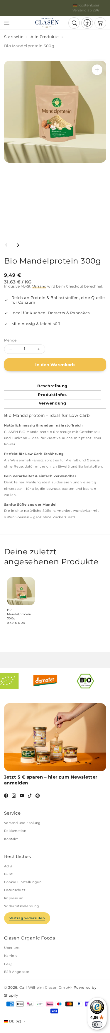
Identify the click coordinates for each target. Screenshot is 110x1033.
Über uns (12, 948)
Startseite (14, 37)
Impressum (14, 898)
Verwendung (52, 403)
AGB (8, 866)
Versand (39, 286)
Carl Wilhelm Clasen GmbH (45, 988)
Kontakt (11, 839)
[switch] (97, 1024)
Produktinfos (52, 394)
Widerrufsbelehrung (21, 906)
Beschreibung (52, 385)
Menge (10, 340)
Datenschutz (15, 890)
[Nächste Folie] (18, 245)
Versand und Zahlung (22, 823)
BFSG (9, 874)
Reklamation (15, 831)
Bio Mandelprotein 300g (29, 46)
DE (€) (15, 1021)
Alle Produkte (45, 37)
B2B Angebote (16, 972)
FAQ (8, 964)
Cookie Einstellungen (23, 882)
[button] (7, 23)
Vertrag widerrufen (27, 918)
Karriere (11, 956)
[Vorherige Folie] (6, 245)
